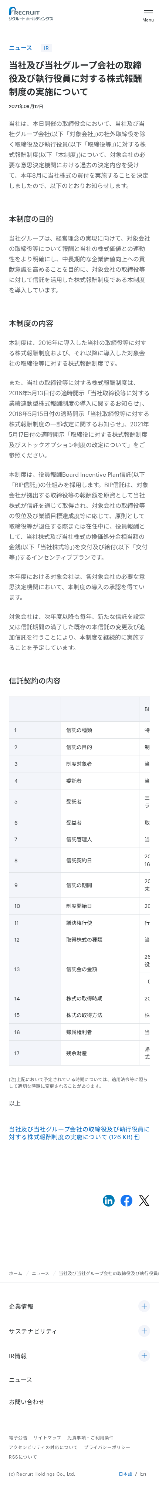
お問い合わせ (26, 1401)
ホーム (16, 1273)
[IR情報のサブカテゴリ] (144, 1356)
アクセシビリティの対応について (43, 1447)
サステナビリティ (33, 1331)
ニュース (41, 1273)
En (143, 1473)
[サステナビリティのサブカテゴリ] (144, 1331)
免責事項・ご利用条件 (90, 1437)
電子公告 (18, 1437)
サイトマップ (47, 1437)
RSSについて (23, 1456)
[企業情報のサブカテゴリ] (144, 1306)
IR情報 (18, 1355)
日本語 (126, 1473)
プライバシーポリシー (107, 1447)
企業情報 (21, 1306)
